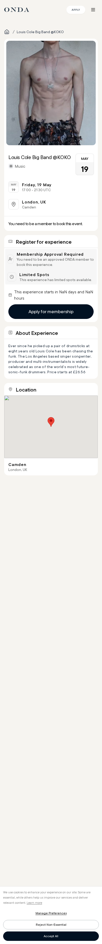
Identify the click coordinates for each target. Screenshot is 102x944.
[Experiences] (6, 31)
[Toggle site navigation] (93, 9)
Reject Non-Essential (51, 924)
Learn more (34, 903)
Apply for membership (51, 311)
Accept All (51, 936)
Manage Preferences (51, 913)
